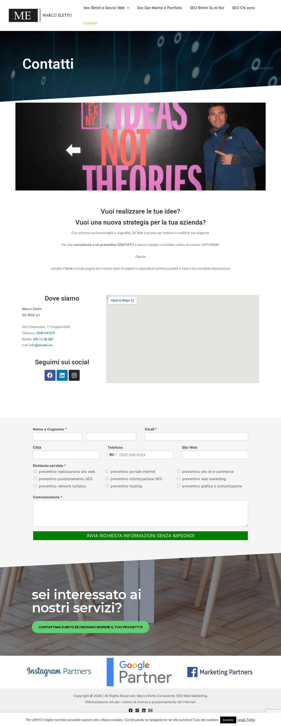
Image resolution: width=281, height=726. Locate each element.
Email (151, 429)
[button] (90, 627)
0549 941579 (45, 333)
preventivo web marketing (204, 479)
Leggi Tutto (246, 720)
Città (37, 447)
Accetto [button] (228, 720)
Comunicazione (47, 497)
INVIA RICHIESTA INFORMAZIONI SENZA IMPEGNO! (141, 535)
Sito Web (189, 447)
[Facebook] (50, 375)
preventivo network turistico (62, 486)
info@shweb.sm (41, 345)
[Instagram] (74, 375)
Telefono (115, 447)
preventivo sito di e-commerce (208, 471)
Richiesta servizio (49, 465)
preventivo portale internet (133, 471)
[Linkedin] (62, 375)
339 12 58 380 (43, 339)
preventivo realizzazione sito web (67, 471)
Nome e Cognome (50, 429)
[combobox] (113, 455)
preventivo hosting (126, 486)
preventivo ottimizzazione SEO (136, 479)
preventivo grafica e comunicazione (212, 486)
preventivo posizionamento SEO (65, 479)
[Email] (150, 710)
